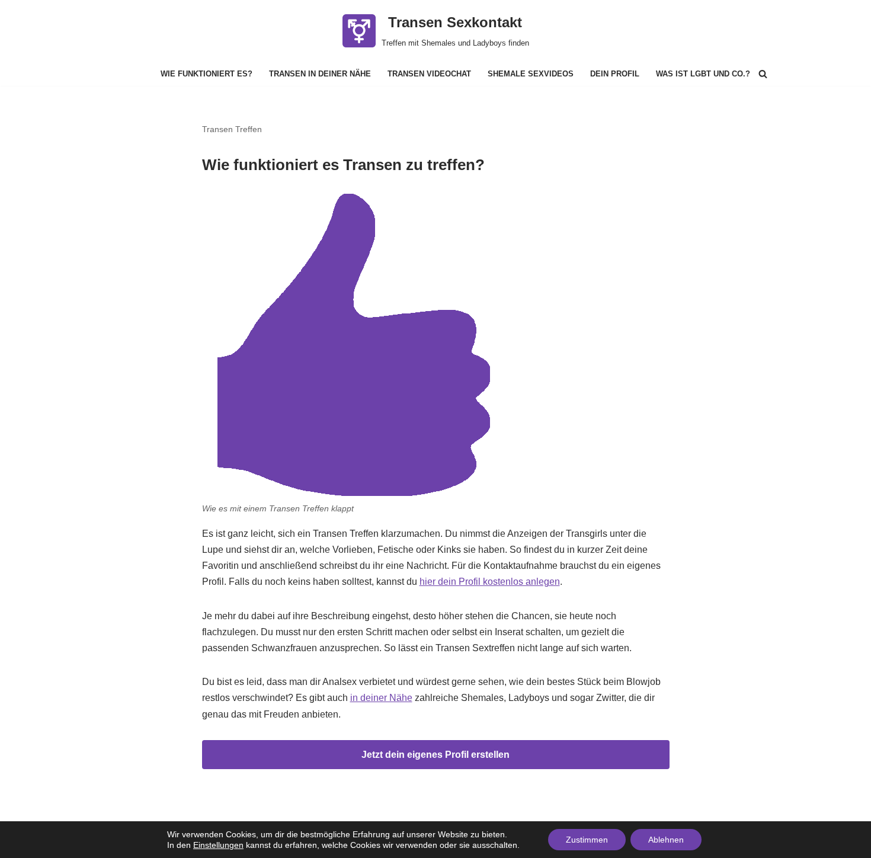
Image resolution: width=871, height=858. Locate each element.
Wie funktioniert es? (206, 73)
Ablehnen (666, 839)
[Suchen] (762, 73)
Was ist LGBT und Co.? (703, 73)
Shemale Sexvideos (531, 73)
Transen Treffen (232, 129)
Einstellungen (218, 845)
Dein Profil (614, 73)
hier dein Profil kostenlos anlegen (490, 582)
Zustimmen (587, 839)
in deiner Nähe (381, 698)
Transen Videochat (429, 73)
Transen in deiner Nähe (320, 73)
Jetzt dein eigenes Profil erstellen (435, 755)
